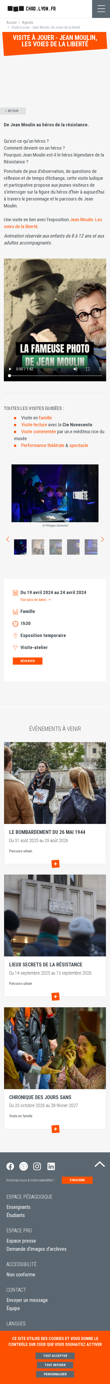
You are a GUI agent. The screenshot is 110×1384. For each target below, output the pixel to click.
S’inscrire (77, 1180)
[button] (33, 600)
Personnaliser (55, 1374)
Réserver (27, 661)
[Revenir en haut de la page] (100, 1162)
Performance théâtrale (42, 445)
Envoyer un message (27, 1300)
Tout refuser (55, 1365)
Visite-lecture (34, 425)
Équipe (13, 1308)
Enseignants (18, 1207)
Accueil (11, 22)
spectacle (78, 445)
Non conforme (20, 1274)
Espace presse (21, 1241)
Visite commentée (38, 431)
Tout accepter (55, 1356)
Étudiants (15, 1215)
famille (45, 418)
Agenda (27, 22)
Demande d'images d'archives (36, 1249)
